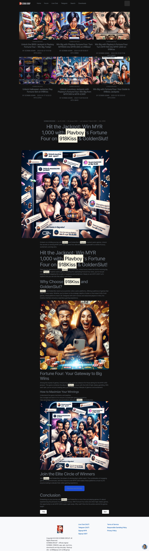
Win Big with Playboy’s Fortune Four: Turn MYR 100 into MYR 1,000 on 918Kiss (111, 47)
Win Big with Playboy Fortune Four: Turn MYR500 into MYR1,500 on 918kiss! (74, 45)
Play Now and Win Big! (74, 488)
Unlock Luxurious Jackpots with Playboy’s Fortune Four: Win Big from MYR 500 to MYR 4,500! (74, 91)
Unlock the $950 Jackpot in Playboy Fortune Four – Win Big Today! (37, 45)
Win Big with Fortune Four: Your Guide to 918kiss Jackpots (111, 90)
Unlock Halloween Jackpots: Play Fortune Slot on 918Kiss (38, 90)
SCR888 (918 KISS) (38, 41)
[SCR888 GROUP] (25, 3)
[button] (127, 3)
